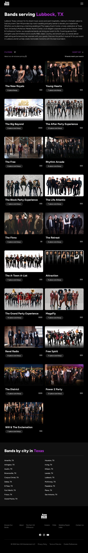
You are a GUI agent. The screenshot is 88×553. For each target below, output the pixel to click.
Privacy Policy (42, 544)
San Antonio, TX (51, 495)
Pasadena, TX (50, 486)
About (21, 525)
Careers (47, 525)
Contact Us (80, 525)
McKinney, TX (50, 482)
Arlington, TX (9, 465)
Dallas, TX (8, 482)
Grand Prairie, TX (10, 499)
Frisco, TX (8, 495)
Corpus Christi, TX (11, 477)
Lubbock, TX (49, 477)
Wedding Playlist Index (64, 526)
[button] (81, 3)
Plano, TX (48, 490)
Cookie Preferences (70, 544)
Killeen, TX (49, 469)
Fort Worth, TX (10, 490)
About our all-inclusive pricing (14, 56)
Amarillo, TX (9, 460)
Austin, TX (8, 469)
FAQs (54, 525)
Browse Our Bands (8, 526)
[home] (6, 3)
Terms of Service (55, 544)
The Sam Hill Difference (30, 526)
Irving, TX (48, 465)
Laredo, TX (49, 473)
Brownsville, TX (10, 473)
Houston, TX (49, 460)
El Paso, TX (8, 486)
